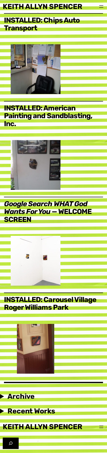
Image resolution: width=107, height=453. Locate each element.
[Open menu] (101, 6)
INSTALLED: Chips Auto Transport (42, 24)
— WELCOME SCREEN (48, 211)
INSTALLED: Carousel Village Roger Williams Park (50, 303)
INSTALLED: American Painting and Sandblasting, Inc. (48, 116)
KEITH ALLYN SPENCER (42, 6)
